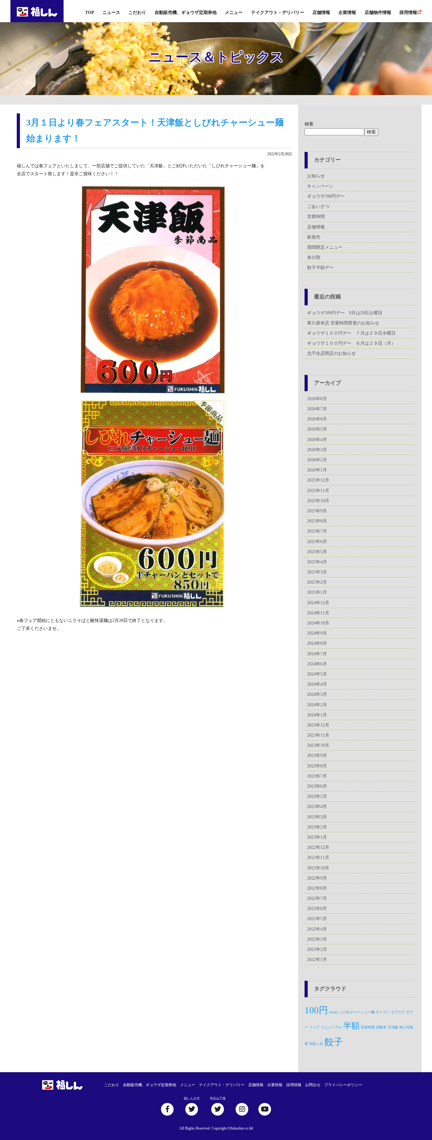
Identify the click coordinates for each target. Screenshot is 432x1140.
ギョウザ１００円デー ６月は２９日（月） (351, 343)
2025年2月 (317, 582)
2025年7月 (317, 531)
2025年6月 (317, 541)
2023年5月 (317, 796)
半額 (351, 1025)
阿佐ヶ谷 (316, 1044)
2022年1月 (317, 959)
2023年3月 (317, 817)
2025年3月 (317, 572)
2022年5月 (317, 918)
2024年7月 (317, 653)
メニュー (234, 12)
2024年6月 (317, 664)
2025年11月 (318, 490)
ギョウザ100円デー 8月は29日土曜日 (344, 313)
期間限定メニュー (325, 247)
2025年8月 (317, 521)
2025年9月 (317, 511)
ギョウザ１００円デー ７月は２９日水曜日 (351, 333)
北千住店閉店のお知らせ (331, 353)
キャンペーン (320, 186)
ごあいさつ (318, 206)
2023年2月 (317, 827)
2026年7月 (317, 409)
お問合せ (312, 1085)
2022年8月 (317, 888)
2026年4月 (317, 439)
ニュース (111, 12)
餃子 (333, 1042)
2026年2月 (317, 460)
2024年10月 (318, 623)
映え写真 (406, 1027)
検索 (309, 124)
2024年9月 (317, 633)
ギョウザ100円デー (326, 196)
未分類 (313, 257)
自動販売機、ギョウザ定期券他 (186, 12)
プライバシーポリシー (343, 1085)
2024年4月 (317, 684)
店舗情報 (321, 12)
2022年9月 (317, 878)
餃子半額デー (320, 267)
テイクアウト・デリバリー (277, 12)
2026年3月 (317, 449)
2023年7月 (317, 776)
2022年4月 (317, 929)
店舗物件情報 (378, 12)
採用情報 (408, 12)
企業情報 (347, 12)
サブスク (398, 1012)
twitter (333, 1012)
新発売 (313, 237)
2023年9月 (317, 755)
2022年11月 (318, 857)
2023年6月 (317, 786)
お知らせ (316, 176)
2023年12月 (318, 725)
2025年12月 (318, 480)
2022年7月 (317, 898)
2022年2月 (317, 949)
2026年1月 (317, 470)
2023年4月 (317, 806)
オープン (383, 1012)
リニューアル (331, 1027)
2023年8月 (317, 766)
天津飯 (393, 1027)
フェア (314, 1027)
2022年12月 (318, 847)
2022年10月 (318, 868)
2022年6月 (317, 908)
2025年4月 (317, 562)
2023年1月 (317, 837)
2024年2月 (317, 704)
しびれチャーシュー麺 (357, 1012)
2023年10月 (318, 745)
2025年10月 (318, 500)
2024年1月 (317, 715)
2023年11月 (318, 735)
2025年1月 (317, 592)
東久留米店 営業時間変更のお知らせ (343, 323)
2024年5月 (317, 674)
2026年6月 (317, 419)
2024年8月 (317, 643)
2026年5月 (317, 429)
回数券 (381, 1027)
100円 (316, 1010)
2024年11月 (318, 613)
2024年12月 (318, 602)
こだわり (137, 12)
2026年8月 (317, 398)
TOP (89, 12)
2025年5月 (317, 551)
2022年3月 (317, 939)
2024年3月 (317, 694)
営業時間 (316, 216)
